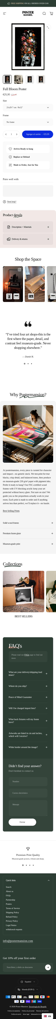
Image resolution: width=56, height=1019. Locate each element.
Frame (6, 115)
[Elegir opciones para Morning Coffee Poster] (31, 296)
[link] (18, 941)
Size (5, 100)
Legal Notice (11, 925)
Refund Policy (12, 917)
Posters (9, 904)
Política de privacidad (28, 1011)
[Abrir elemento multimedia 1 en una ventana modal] (48, 27)
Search (8, 887)
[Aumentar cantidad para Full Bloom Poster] (17, 134)
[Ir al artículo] (7, 79)
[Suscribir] (48, 967)
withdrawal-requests (14, 929)
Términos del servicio (42, 1011)
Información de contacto (38, 1014)
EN (49, 1016)
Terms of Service (13, 908)
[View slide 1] (24, 363)
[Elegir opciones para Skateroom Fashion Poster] (16, 296)
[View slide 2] (28, 363)
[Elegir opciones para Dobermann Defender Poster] (9, 296)
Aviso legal (26, 1014)
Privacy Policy (12, 921)
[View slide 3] (31, 363)
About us (9, 891)
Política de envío (16, 1014)
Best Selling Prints (11, 511)
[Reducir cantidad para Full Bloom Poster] (6, 134)
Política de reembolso (14, 1011)
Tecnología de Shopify (38, 1006)
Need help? (11, 202)
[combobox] (47, 1016)
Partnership (10, 900)
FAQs (26, 655)
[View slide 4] (33, 865)
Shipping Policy (12, 912)
